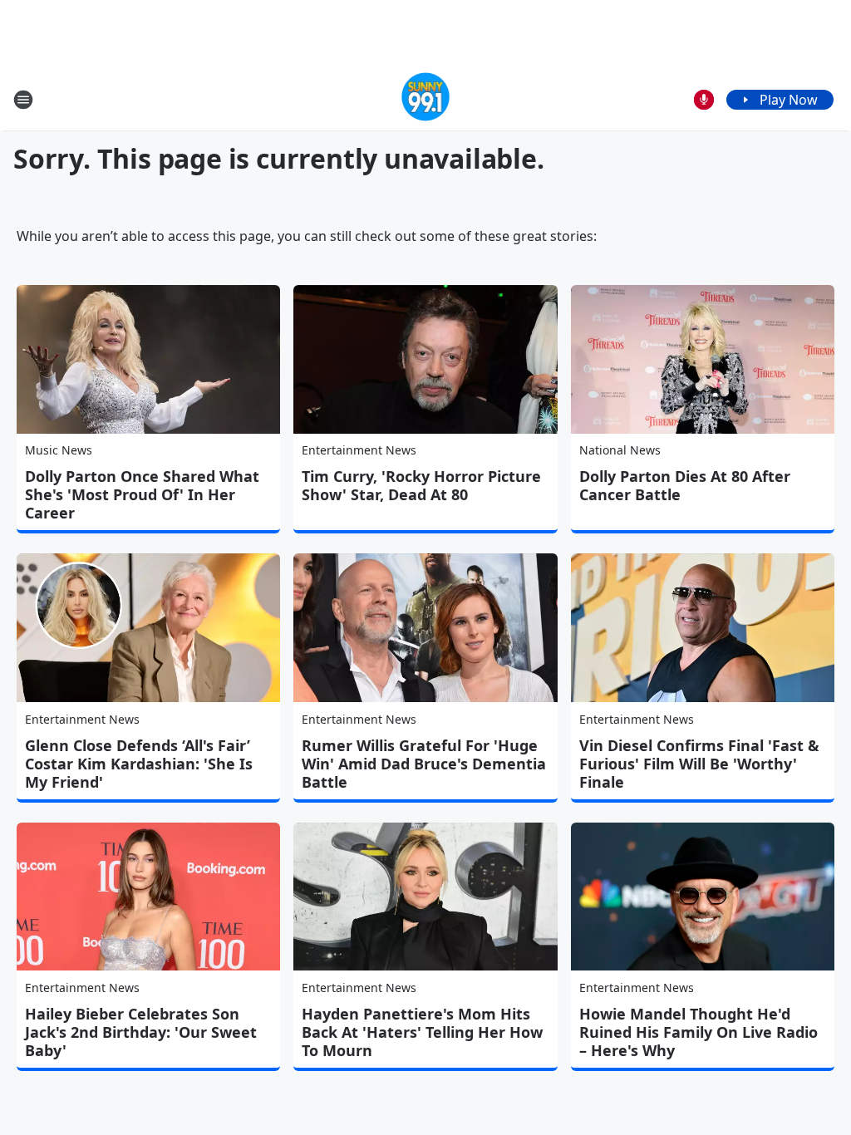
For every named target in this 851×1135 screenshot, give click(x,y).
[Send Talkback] (704, 100)
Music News (58, 450)
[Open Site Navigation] (23, 100)
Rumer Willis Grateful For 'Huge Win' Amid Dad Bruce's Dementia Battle (424, 763)
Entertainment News (359, 450)
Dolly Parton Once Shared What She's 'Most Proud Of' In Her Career (142, 494)
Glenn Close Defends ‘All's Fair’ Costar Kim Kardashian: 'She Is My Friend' (139, 763)
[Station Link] (426, 99)
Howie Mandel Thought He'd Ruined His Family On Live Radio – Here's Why (698, 1032)
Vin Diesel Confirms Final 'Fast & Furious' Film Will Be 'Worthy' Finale (699, 763)
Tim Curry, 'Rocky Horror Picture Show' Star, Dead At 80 (421, 485)
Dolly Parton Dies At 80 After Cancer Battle (684, 485)
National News (620, 450)
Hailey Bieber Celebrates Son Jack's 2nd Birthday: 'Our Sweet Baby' (141, 1032)
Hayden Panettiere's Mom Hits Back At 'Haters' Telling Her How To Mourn (422, 1032)
